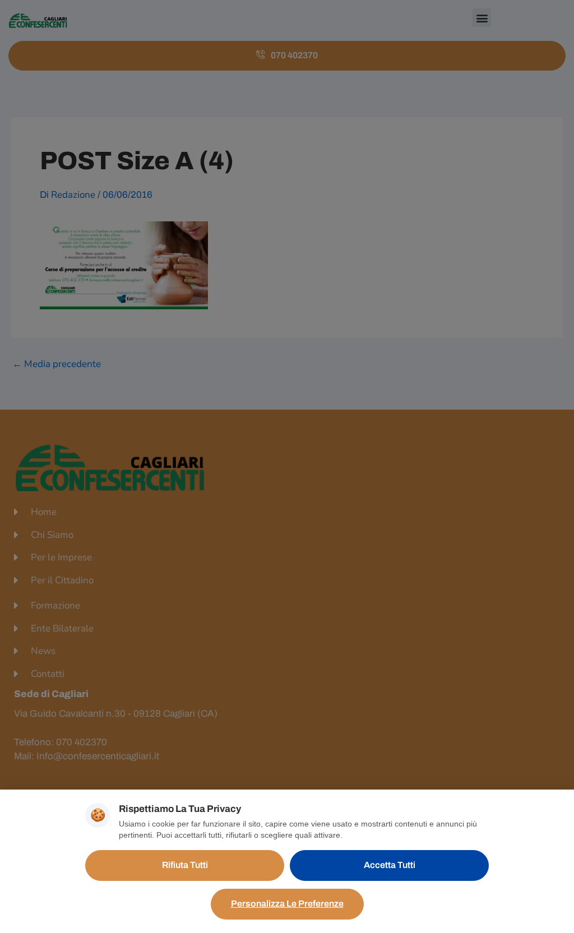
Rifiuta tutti (185, 865)
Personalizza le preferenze (287, 903)
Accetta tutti (389, 865)
